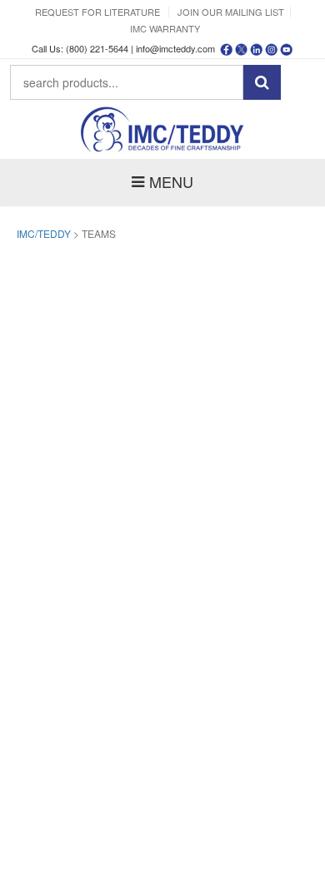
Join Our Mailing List (231, 12)
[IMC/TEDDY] (162, 129)
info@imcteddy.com (175, 48)
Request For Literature (97, 12)
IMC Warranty (165, 28)
